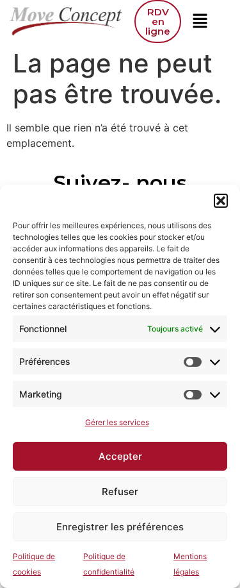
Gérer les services (117, 422)
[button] (220, 200)
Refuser (120, 491)
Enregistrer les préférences (120, 527)
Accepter (120, 456)
